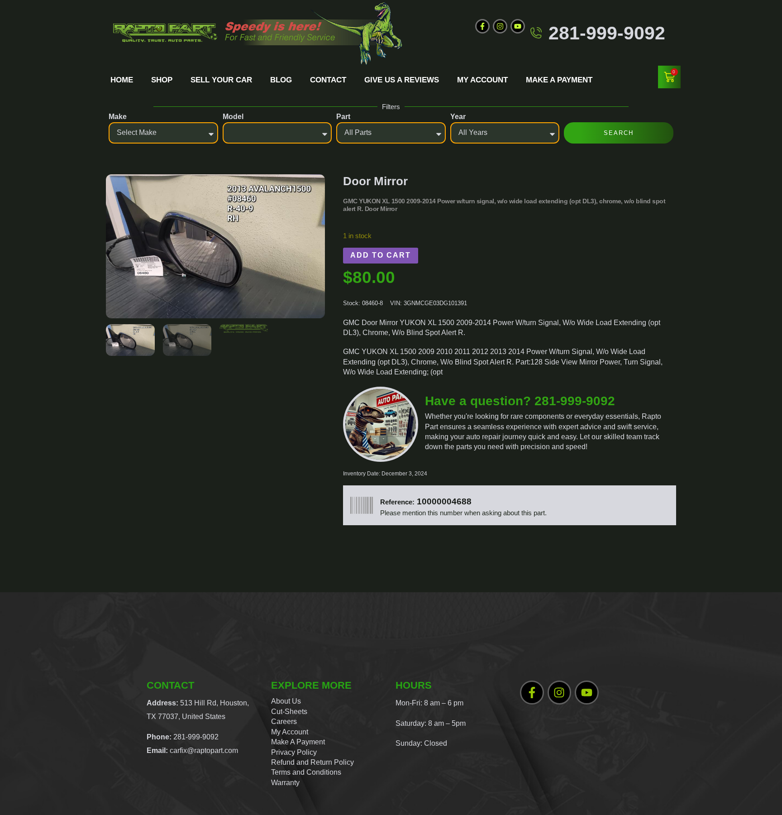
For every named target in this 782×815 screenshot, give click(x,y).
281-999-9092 (606, 32)
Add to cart (380, 255)
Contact (328, 80)
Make (118, 116)
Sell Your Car (221, 80)
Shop (161, 80)
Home (121, 80)
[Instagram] (500, 26)
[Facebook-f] (482, 26)
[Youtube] (517, 26)
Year (458, 116)
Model (233, 116)
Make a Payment (559, 80)
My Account (482, 80)
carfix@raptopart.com (204, 750)
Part (343, 116)
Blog (281, 80)
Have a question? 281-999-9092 (520, 401)
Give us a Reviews (401, 80)
